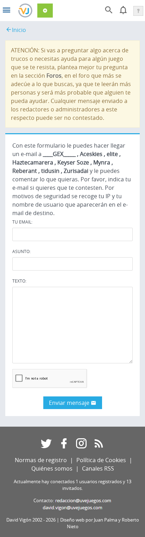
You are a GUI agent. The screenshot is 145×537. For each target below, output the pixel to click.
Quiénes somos (51, 468)
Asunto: (21, 251)
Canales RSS (98, 468)
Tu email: (22, 222)
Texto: (19, 281)
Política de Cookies (101, 460)
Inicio (19, 30)
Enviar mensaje (70, 403)
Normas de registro (41, 460)
